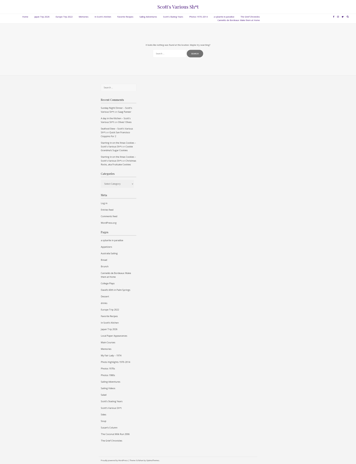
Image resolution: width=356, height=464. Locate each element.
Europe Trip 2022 (64, 16)
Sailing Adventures (148, 16)
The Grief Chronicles (250, 16)
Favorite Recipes (125, 16)
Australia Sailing (109, 253)
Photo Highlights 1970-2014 (115, 362)
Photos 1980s (108, 375)
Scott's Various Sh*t (178, 6)
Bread (104, 259)
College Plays (108, 283)
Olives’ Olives (125, 122)
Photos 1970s (108, 368)
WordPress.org (109, 222)
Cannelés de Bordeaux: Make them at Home (238, 20)
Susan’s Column (109, 427)
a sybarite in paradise (224, 16)
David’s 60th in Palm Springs (115, 289)
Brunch (104, 266)
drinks (104, 303)
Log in (104, 203)
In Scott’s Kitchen (103, 16)
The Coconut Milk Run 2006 (115, 434)
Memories (83, 16)
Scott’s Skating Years (173, 16)
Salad (103, 394)
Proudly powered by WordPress (114, 460)
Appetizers (106, 246)
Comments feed (109, 216)
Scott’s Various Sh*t (111, 408)
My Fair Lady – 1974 (111, 355)
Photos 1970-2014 (198, 16)
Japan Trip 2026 (42, 16)
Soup (103, 421)
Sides (103, 414)
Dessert (105, 296)
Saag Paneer (124, 111)
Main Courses (108, 342)
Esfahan (139, 460)
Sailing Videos (108, 388)
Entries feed (107, 209)
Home (25, 16)
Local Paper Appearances (114, 335)
